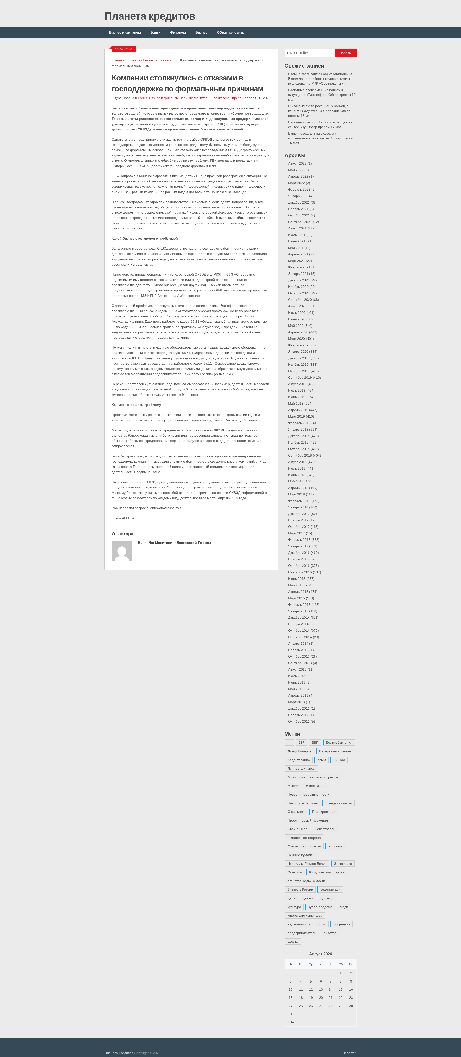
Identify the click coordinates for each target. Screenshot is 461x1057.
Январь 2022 (298, 196)
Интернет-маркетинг (335, 751)
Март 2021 (296, 261)
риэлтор (330, 933)
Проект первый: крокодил (308, 820)
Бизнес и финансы (125, 32)
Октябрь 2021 (299, 215)
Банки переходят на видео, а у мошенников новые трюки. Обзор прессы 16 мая (320, 138)
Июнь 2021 (296, 241)
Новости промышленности (308, 794)
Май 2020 (295, 326)
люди (344, 907)
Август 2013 (297, 669)
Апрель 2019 (298, 410)
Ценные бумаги (300, 855)
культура (294, 907)
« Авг (292, 1022)
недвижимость (299, 924)
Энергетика (343, 863)
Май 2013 (295, 689)
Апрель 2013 (298, 695)
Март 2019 (296, 416)
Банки (156, 32)
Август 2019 (297, 384)
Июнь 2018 (296, 475)
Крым (321, 760)
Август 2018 (297, 462)
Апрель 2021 (298, 254)
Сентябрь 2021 (300, 222)
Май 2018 (295, 481)
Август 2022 (297, 163)
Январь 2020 (298, 351)
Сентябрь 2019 (300, 377)
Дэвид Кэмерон (300, 751)
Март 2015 (296, 598)
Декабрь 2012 (299, 708)
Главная (118, 60)
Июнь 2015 (296, 579)
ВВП (315, 742)
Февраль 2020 (299, 345)
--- (289, 742)
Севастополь (325, 829)
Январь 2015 (298, 611)
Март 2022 (296, 183)
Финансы (178, 32)
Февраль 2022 (299, 189)
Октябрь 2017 (299, 527)
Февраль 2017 (299, 540)
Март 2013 (296, 702)
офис (322, 924)
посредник (342, 924)
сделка (293, 941)
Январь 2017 (298, 546)
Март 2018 (296, 494)
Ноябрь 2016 (298, 559)
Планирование (323, 812)
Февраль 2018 (299, 501)
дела (291, 898)
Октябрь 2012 (299, 721)
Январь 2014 (298, 643)
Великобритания (339, 742)
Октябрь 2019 (299, 371)
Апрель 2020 (298, 332)
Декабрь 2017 (299, 514)
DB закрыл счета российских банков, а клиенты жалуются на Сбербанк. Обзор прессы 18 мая (319, 110)
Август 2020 (297, 306)
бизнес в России (300, 889)
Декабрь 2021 (299, 202)
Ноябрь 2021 (298, 209)
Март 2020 (296, 338)
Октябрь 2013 (299, 656)
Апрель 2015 (298, 591)
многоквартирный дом (305, 915)
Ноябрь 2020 (298, 287)
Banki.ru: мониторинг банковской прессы (212, 98)
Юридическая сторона (327, 872)
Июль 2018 (296, 468)
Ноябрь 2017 (298, 520)
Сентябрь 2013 (300, 663)
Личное (339, 760)
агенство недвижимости (306, 881)
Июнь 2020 (296, 319)
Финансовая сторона (304, 838)
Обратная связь (230, 32)
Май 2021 (295, 248)
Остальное (296, 812)
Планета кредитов (149, 15)
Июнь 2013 (296, 682)
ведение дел (330, 889)
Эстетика (295, 872)
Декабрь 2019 (299, 358)
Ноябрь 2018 (298, 442)
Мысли (293, 786)
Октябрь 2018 (299, 449)
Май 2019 (295, 403)
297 (301, 742)
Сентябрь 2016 (300, 572)
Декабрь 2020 (299, 280)
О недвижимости (339, 803)
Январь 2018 (298, 507)
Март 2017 (296, 533)
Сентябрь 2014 (300, 637)
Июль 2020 (296, 313)
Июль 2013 (296, 676)
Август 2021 (297, 228)
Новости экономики (303, 803)
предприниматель (302, 933)
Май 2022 (295, 170)
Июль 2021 (296, 235)
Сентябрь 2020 (300, 300)
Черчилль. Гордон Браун (307, 863)
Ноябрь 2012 (298, 715)
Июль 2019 (296, 390)
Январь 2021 (298, 274)
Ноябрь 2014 (298, 624)
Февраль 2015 (299, 604)
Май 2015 (295, 585)
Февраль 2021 (299, 267)
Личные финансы (301, 768)
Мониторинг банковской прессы (313, 777)
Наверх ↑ (349, 1053)
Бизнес (201, 32)
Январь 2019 (298, 429)
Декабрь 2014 (299, 617)
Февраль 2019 (299, 423)
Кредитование (299, 760)
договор (327, 898)
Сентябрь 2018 (300, 455)
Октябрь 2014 (299, 630)
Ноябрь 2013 (298, 650)
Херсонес (336, 846)
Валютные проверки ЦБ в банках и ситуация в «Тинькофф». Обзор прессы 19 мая (322, 94)
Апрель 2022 (298, 176)
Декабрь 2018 (299, 436)
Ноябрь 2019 (298, 364)
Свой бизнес (297, 829)
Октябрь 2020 (299, 293)
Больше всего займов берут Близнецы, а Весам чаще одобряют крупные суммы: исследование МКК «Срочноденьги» (320, 78)
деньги (308, 898)
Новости (312, 786)
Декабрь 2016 (299, 553)
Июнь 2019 (296, 397)
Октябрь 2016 (299, 566)
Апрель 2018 (298, 488)
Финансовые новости (304, 846)
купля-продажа (320, 907)
